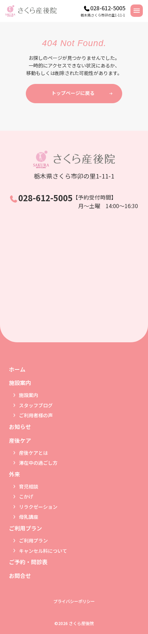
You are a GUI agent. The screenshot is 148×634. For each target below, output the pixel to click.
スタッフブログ (36, 405)
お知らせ (20, 426)
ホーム (17, 369)
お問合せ (20, 575)
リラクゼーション (38, 506)
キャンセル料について (43, 550)
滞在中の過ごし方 (38, 462)
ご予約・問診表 (28, 562)
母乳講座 (28, 516)
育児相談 (28, 486)
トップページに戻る (73, 92)
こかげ (26, 496)
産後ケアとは (33, 452)
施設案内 (28, 394)
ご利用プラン (33, 540)
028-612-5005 (107, 8)
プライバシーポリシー (74, 601)
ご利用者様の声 (36, 415)
